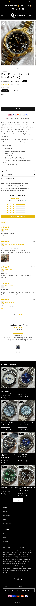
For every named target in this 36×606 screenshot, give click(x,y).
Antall (2, 94)
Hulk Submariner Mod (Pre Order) (9, 487)
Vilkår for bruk (18, 602)
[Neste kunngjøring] (34, 2)
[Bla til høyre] (22, 68)
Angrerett (6, 541)
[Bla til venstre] (14, 68)
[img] (5, 227)
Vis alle (18, 500)
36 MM (14, 90)
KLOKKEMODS (10, 599)
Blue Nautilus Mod (22, 454)
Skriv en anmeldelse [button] (18, 216)
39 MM (5, 90)
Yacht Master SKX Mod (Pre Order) (8, 455)
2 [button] (17, 314)
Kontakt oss (6, 515)
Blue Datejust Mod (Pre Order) (25, 390)
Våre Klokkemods (8, 512)
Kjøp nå (18, 109)
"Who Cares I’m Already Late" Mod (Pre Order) (8, 390)
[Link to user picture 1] (5, 258)
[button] (2, 15)
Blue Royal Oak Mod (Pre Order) (26, 422)
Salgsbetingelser (8, 523)
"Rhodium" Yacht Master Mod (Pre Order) (26, 488)
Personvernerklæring (29, 599)
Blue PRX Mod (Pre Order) (7, 422)
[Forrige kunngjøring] (2, 2)
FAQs (4, 519)
